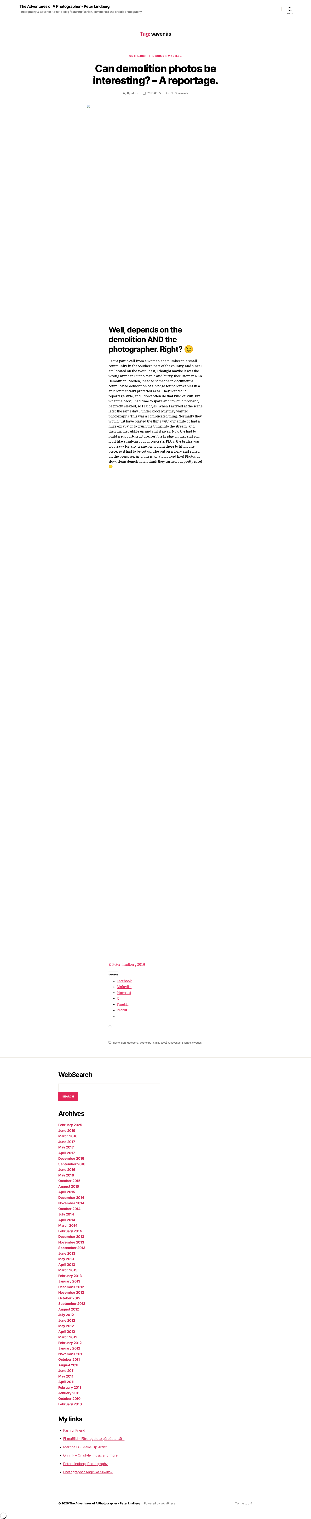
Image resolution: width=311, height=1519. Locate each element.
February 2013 (70, 1276)
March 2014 (67, 1225)
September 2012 (71, 1304)
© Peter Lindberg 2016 (127, 964)
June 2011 (66, 1371)
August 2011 (68, 1365)
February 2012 (70, 1343)
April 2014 (66, 1220)
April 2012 (66, 1332)
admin (134, 93)
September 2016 (71, 1164)
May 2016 (66, 1175)
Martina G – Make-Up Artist (85, 1447)
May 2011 (65, 1376)
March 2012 (67, 1337)
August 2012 (68, 1309)
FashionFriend (74, 1430)
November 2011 (71, 1354)
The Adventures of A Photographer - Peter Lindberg (64, 6)
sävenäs (175, 1042)
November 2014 (71, 1203)
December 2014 (71, 1198)
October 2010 (69, 1399)
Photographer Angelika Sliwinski (88, 1472)
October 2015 (69, 1181)
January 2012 (69, 1348)
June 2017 (66, 1142)
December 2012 (71, 1287)
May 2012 (66, 1326)
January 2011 (69, 1393)
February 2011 (69, 1387)
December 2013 (71, 1237)
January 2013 (69, 1281)
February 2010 (70, 1404)
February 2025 (70, 1125)
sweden (197, 1042)
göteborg (132, 1042)
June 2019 (66, 1131)
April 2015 (66, 1192)
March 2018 (67, 1136)
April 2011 (66, 1382)
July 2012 (66, 1315)
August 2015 (68, 1186)
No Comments (179, 93)
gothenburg (147, 1042)
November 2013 (71, 1242)
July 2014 (66, 1214)
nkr (157, 1042)
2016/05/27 (154, 93)
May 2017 (66, 1147)
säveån (165, 1042)
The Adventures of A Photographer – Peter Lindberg (104, 1503)
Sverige (186, 1042)
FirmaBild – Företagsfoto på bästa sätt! (93, 1439)
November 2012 (71, 1292)
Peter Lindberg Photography (85, 1464)
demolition (119, 1042)
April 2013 (66, 1265)
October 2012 (69, 1298)
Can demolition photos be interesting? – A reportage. (155, 74)
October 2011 (69, 1359)
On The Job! (137, 56)
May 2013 (66, 1259)
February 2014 (70, 1231)
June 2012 (66, 1320)
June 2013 (66, 1253)
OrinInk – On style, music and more (90, 1455)
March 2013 (67, 1270)
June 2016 (66, 1170)
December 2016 (71, 1158)
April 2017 (66, 1153)
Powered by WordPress (159, 1503)
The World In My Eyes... (165, 56)
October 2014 (69, 1209)
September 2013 (71, 1248)
